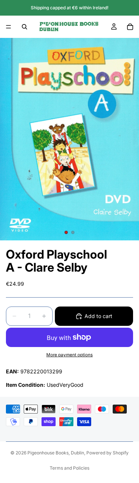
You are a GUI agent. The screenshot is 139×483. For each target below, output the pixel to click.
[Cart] (130, 27)
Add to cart (98, 316)
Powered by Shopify (107, 453)
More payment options (69, 354)
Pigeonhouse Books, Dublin (55, 453)
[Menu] (8, 26)
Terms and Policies (69, 468)
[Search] (24, 27)
